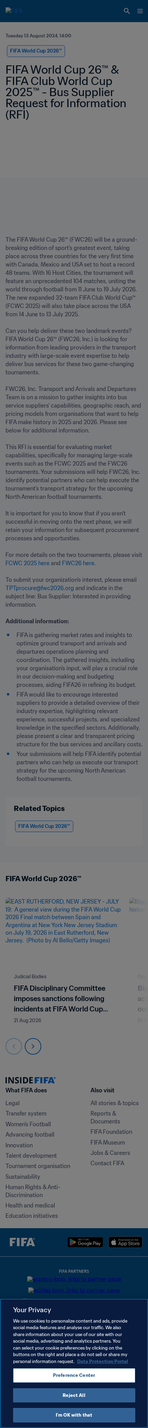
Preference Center (74, 1375)
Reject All (74, 1395)
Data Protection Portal (102, 1361)
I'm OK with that (74, 1415)
